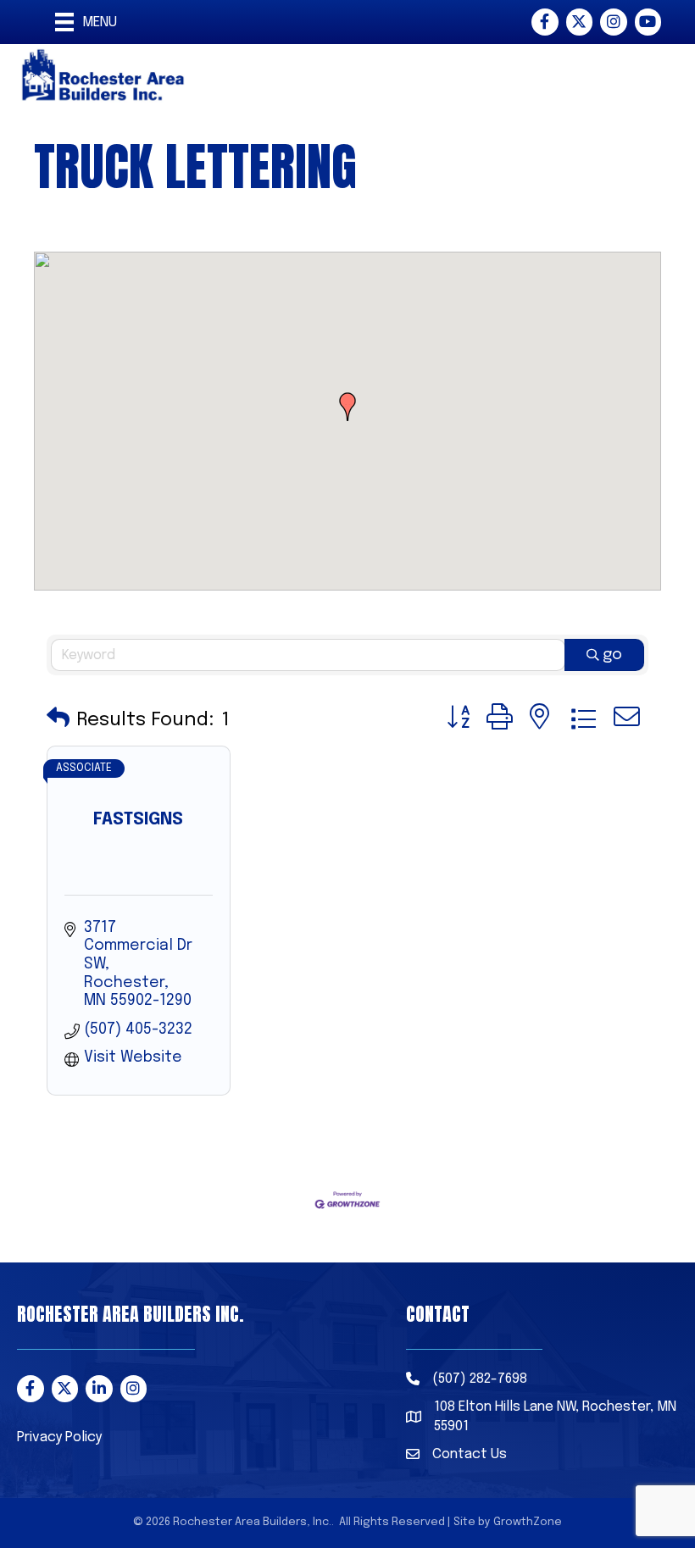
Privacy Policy (59, 1437)
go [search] (612, 655)
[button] (347, 407)
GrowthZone (527, 1522)
